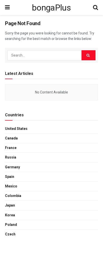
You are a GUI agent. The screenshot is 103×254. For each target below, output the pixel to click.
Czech (10, 234)
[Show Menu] (7, 7)
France (10, 148)
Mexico (11, 186)
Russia (10, 157)
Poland (11, 225)
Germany (12, 167)
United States (16, 129)
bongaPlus (51, 7)
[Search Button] (95, 7)
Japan (10, 205)
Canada (11, 138)
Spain (9, 177)
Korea (10, 215)
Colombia (13, 196)
